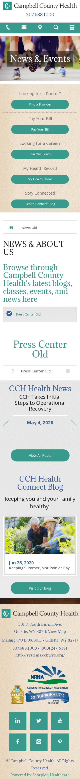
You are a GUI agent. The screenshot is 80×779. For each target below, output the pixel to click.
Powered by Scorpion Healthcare (40, 774)
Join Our (40, 154)
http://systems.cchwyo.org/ (40, 655)
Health (40, 204)
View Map (57, 631)
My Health (40, 179)
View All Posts (40, 455)
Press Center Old (28, 314)
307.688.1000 (40, 14)
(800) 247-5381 (54, 648)
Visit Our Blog (40, 588)
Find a (40, 104)
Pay (40, 129)
